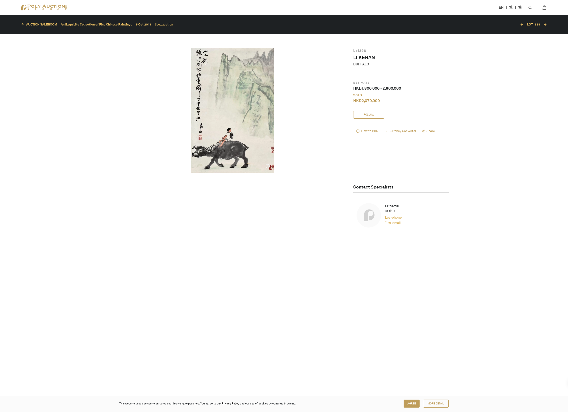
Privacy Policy (230, 403)
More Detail (436, 403)
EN (501, 7)
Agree (411, 403)
